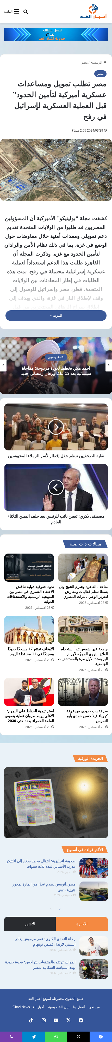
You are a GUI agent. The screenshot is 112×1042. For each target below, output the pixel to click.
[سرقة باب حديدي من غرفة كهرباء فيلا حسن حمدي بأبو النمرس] (83, 692)
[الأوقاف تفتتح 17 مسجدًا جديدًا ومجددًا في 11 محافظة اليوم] (29, 630)
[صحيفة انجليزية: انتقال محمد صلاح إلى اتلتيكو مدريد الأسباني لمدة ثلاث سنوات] (93, 868)
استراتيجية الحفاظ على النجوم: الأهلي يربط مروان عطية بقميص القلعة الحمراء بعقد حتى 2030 (29, 716)
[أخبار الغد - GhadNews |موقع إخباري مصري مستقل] (93, 11)
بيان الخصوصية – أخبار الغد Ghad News (41, 1007)
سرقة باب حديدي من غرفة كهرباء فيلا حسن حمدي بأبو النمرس (87, 716)
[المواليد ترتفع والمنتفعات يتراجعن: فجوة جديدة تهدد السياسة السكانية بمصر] (93, 969)
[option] (56, 365)
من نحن (94, 1007)
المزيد (57, 315)
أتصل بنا (79, 1007)
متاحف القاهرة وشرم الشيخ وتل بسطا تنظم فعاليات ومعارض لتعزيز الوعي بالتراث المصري (83, 592)
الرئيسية (96, 62)
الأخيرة (82, 924)
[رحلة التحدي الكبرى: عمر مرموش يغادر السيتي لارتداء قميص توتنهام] (93, 946)
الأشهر (29, 924)
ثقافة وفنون (56, 357)
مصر (84, 62)
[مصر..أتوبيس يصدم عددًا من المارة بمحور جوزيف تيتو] (93, 891)
